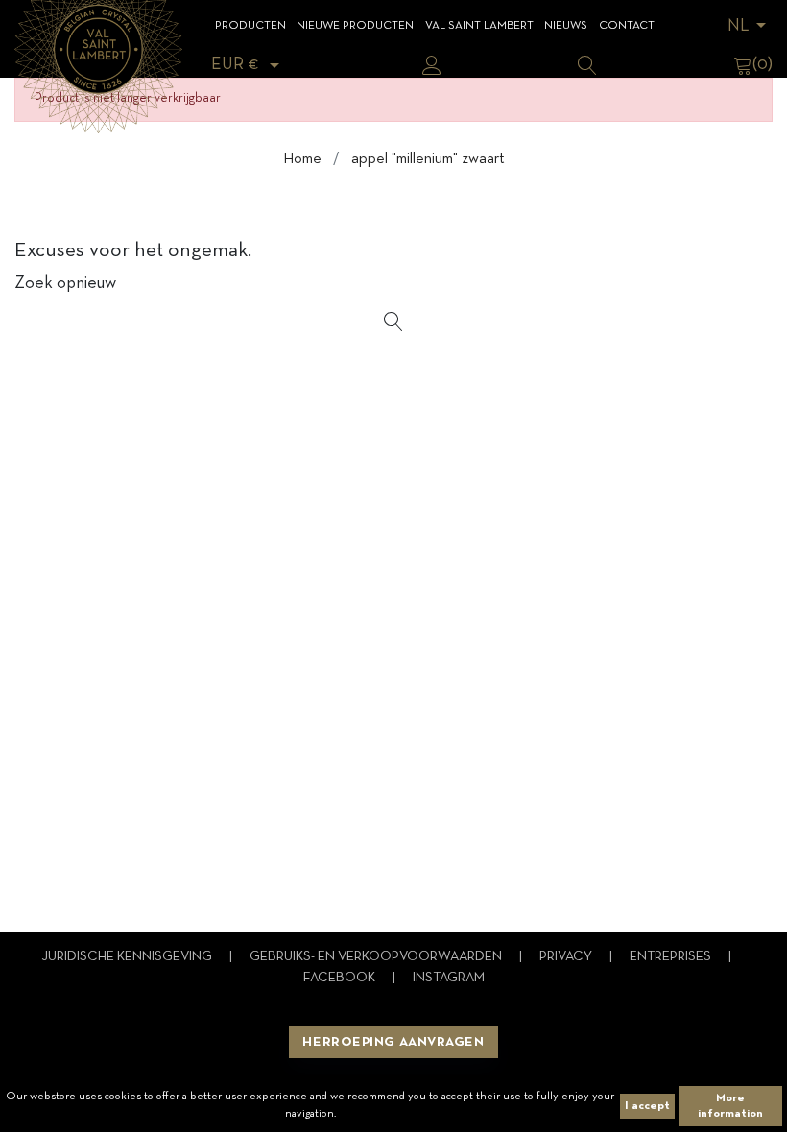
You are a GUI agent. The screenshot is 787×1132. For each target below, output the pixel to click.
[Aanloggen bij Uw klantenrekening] (431, 65)
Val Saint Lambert (479, 26)
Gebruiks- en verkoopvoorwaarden (377, 957)
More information (730, 1106)
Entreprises (672, 957)
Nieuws (565, 26)
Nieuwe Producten (355, 26)
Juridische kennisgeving (128, 957)
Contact (627, 26)
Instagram (449, 978)
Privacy (567, 957)
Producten (250, 26)
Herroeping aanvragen (393, 1042)
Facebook (340, 978)
